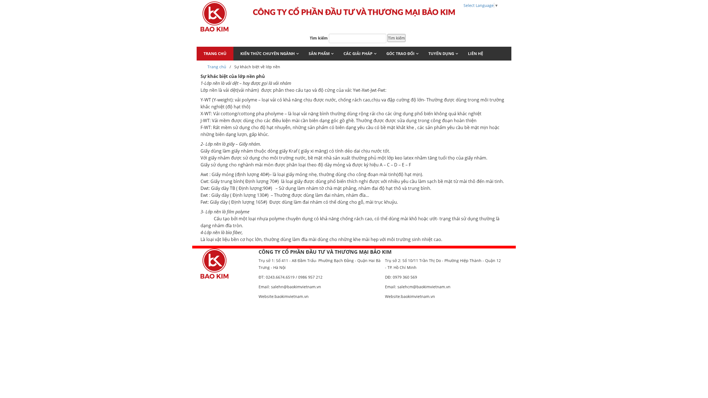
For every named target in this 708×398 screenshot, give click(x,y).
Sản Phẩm (319, 53)
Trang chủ (216, 66)
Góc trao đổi (400, 53)
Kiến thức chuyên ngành (267, 53)
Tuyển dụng (441, 53)
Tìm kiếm (319, 38)
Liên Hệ (475, 53)
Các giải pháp (358, 53)
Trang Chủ (215, 53)
